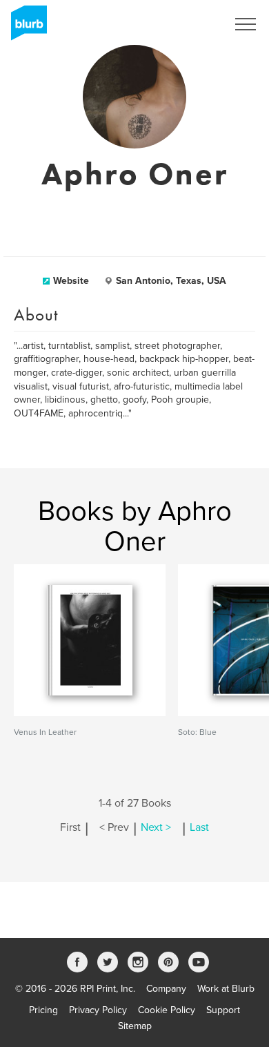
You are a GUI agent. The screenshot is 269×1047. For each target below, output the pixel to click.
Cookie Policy (166, 1010)
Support (223, 1010)
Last (199, 827)
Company (166, 989)
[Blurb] (25, 28)
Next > (156, 827)
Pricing (43, 1010)
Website (71, 281)
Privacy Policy (98, 1010)
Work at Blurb (226, 989)
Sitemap (135, 1026)
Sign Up (192, 24)
